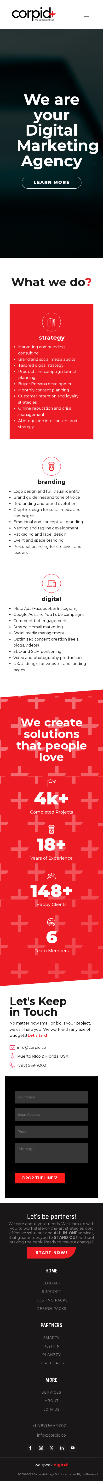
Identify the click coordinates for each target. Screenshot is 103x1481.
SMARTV (51, 1338)
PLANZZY (51, 1355)
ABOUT (51, 1401)
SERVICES (51, 1392)
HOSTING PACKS (51, 1300)
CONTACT (51, 1283)
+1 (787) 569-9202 (49, 1425)
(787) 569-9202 (31, 1065)
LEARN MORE (52, 182)
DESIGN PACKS (51, 1309)
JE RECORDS (51, 1363)
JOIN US (52, 1409)
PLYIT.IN (51, 1346)
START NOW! (51, 1252)
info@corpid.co (31, 1047)
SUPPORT (51, 1292)
